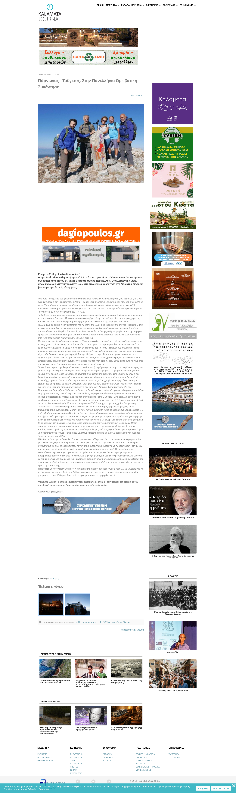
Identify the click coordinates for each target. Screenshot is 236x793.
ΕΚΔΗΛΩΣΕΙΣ (141, 757)
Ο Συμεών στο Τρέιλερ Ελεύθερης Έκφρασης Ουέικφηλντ (173, 557)
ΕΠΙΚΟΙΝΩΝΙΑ (174, 757)
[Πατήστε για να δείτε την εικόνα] (91, 143)
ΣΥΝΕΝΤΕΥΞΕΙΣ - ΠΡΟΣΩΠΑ (148, 767)
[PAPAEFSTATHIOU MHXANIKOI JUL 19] (172, 396)
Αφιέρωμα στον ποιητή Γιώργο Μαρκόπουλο (173, 517)
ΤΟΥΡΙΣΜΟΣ (108, 761)
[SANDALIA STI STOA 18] (172, 181)
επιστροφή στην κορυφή (132, 630)
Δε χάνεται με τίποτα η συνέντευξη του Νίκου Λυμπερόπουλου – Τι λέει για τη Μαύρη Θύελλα (90, 683)
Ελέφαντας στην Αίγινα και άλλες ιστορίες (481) (126, 681)
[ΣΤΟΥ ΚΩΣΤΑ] (173, 216)
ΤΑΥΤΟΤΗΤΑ (174, 754)
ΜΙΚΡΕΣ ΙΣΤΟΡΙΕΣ (143, 770)
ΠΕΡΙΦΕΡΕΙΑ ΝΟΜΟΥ (46, 761)
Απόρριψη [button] (203, 788)
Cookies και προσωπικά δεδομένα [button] (20, 789)
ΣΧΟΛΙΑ (73, 770)
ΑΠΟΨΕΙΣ (74, 767)
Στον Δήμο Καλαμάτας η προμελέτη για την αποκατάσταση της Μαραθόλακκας (51, 731)
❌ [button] (234, 786)
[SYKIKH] (172, 145)
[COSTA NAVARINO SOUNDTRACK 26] (173, 290)
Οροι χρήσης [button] (45, 789)
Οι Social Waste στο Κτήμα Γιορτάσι (173, 479)
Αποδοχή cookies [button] (221, 788)
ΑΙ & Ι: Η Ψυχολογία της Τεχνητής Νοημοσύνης (126, 729)
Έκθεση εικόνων (136, 96)
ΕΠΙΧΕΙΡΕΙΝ (108, 757)
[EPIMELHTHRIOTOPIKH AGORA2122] (91, 507)
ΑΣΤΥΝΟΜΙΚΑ (76, 764)
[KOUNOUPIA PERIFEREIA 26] (172, 250)
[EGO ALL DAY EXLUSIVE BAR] (88, 38)
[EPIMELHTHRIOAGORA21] (172, 424)
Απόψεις (54, 579)
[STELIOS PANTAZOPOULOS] (172, 359)
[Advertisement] (91, 205)
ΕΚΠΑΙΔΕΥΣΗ (76, 757)
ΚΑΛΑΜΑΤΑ (42, 754)
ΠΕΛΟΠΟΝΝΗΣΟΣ (44, 757)
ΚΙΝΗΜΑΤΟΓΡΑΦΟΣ (144, 761)
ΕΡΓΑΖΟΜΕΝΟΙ (76, 754)
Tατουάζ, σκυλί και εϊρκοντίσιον (173, 690)
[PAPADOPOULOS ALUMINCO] (91, 255)
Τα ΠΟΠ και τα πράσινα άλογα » (115, 622)
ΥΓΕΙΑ (72, 761)
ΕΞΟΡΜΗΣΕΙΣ (76, 773)
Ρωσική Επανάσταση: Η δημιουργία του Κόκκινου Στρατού (173, 613)
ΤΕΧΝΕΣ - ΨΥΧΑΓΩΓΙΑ (145, 754)
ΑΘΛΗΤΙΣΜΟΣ (142, 764)
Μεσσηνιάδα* (173, 652)
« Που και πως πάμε (86, 622)
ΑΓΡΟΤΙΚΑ (107, 754)
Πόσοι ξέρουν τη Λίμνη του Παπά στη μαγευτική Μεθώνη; (55, 681)
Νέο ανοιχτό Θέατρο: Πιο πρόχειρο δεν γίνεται (87, 729)
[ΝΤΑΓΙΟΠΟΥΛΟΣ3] (91, 236)
